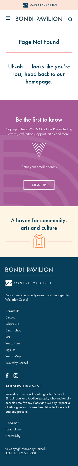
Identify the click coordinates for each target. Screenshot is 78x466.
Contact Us (12, 311)
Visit (7, 337)
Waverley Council (16, 363)
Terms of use (13, 429)
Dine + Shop (13, 330)
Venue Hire (12, 343)
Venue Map (13, 356)
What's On (12, 324)
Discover (10, 317)
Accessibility (12, 436)
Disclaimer (12, 423)
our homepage (45, 77)
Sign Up (10, 350)
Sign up (39, 184)
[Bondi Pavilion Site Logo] (39, 19)
